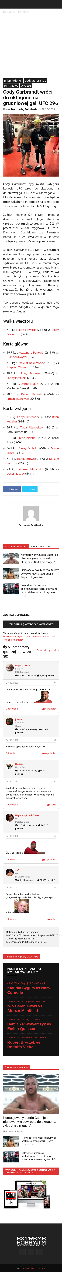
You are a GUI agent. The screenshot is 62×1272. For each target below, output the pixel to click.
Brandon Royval (17, 357)
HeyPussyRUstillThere (27, 815)
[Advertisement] (31, 46)
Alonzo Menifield (31, 469)
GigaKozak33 (22, 665)
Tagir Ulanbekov (31, 427)
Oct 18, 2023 (12, 683)
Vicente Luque (28, 383)
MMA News (11, 85)
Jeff (17, 870)
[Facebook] (24, 532)
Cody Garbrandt (35, 80)
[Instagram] (31, 532)
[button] (5, 4)
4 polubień (50, 859)
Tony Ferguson (31, 373)
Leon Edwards (27, 329)
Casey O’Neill (28, 448)
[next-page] (10, 604)
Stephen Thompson (19, 367)
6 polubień (50, 753)
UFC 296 (26, 85)
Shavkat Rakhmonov (31, 363)
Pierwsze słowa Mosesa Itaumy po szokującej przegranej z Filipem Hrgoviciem (40, 573)
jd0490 (19, 719)
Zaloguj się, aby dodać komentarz (31, 624)
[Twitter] (37, 532)
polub (53, 919)
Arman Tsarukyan (18, 398)
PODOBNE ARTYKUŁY (16, 546)
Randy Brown (26, 458)
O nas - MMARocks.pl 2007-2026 (32, 1268)
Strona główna (9, 12)
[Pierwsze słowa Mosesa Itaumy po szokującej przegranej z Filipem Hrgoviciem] (11, 573)
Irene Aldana (26, 438)
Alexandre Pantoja (31, 352)
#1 (55, 683)
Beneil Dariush (31, 394)
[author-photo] (31, 521)
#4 (55, 836)
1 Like (53, 804)
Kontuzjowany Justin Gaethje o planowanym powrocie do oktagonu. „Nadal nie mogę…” (39, 558)
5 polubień (50, 708)
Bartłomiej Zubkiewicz (25, 109)
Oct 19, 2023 (12, 887)
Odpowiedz (12, 708)
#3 (55, 781)
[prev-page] (5, 604)
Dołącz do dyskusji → (48, 650)
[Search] (57, 4)
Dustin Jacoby (16, 473)
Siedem (19, 764)
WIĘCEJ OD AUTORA (41, 546)
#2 (55, 740)
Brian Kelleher (23, 12)
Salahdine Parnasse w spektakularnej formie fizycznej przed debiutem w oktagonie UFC (38, 1156)
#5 (55, 887)
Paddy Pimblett (17, 377)
